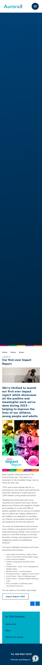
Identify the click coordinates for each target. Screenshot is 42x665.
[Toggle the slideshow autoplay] (4, 179)
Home (4, 352)
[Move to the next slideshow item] (4, 173)
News (21, 352)
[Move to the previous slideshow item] (4, 184)
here (34, 590)
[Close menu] (35, 6)
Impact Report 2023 (15, 596)
